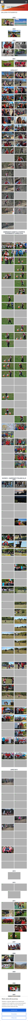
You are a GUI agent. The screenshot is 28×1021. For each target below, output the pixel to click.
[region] (14, 1009)
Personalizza (14, 1014)
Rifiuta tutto (14, 1017)
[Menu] (26, 2)
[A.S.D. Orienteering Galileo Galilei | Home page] (2, 2)
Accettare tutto (14, 1010)
